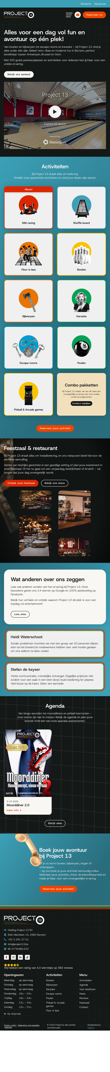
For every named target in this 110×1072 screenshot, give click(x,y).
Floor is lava (28, 269)
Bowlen (81, 269)
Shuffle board (81, 223)
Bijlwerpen (28, 316)
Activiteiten (85, 980)
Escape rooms (28, 363)
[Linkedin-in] (20, 957)
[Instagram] (13, 957)
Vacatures (100, 4)
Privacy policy (10, 1025)
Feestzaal (84, 1002)
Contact (83, 1007)
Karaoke (81, 316)
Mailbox (91, 1027)
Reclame (86, 4)
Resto (82, 993)
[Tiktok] (27, 957)
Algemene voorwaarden (29, 1025)
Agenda (83, 984)
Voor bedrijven (87, 989)
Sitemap (8, 1027)
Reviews (83, 998)
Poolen (81, 363)
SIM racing (28, 223)
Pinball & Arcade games (28, 409)
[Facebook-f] (6, 957)
